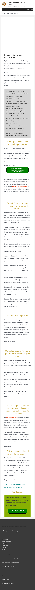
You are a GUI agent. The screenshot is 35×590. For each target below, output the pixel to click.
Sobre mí (4, 549)
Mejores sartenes (5, 575)
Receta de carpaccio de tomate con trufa (10, 558)
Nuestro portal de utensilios (19, 186)
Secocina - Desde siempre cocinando (16, 3)
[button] (29, 9)
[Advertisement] (17, 35)
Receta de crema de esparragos (8, 566)
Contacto (4, 547)
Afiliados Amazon (5, 545)
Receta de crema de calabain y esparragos (11, 562)
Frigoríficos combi (6, 579)
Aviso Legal (4, 543)
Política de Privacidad (6, 541)
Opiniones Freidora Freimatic (8, 583)
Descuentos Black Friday (7, 572)
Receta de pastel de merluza (8, 555)
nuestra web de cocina (12, 417)
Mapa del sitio (5, 539)
